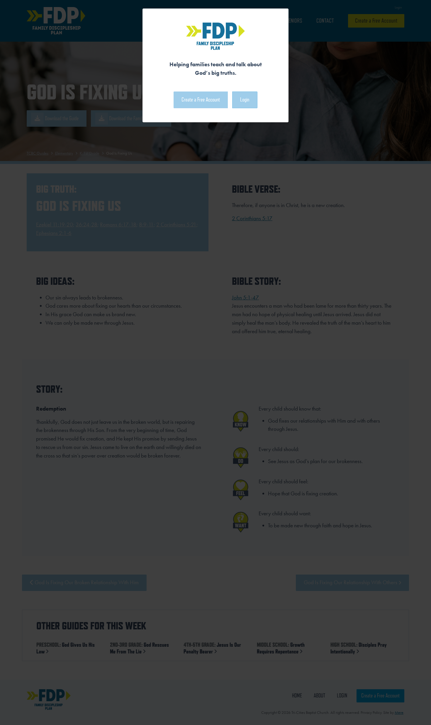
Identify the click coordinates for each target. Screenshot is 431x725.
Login (244, 99)
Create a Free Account (200, 99)
